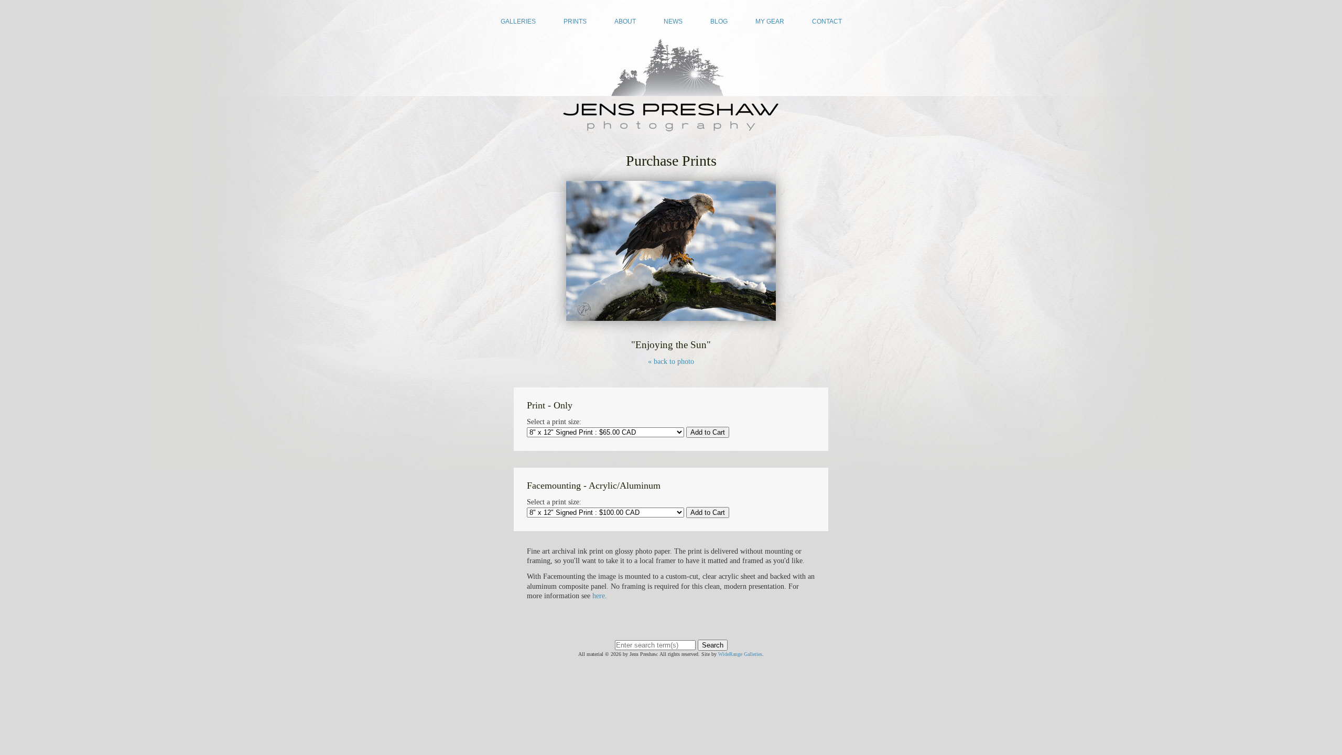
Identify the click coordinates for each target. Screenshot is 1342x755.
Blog (719, 21)
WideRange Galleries (740, 654)
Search (712, 645)
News (673, 21)
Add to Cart (707, 432)
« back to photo (671, 361)
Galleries (518, 21)
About (625, 21)
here (598, 596)
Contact (827, 21)
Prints (575, 21)
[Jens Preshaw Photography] (671, 128)
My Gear (769, 21)
